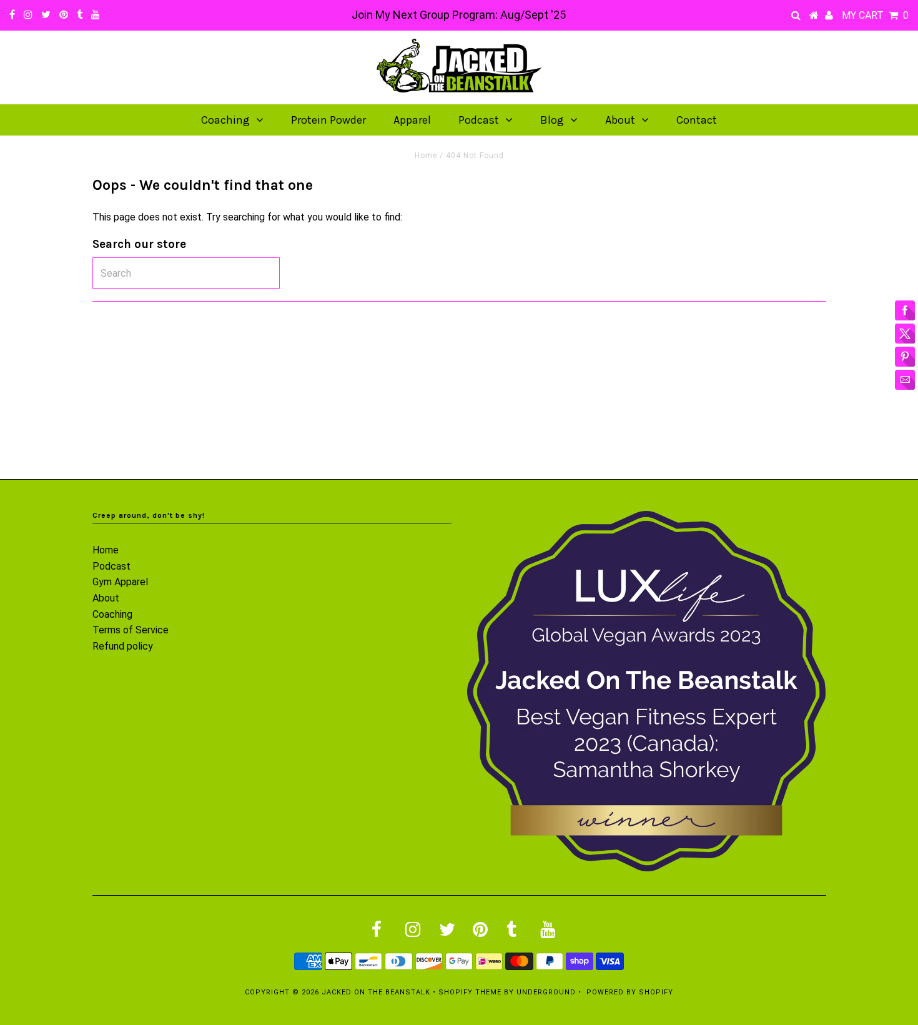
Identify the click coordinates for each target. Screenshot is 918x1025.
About (620, 120)
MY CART (875, 15)
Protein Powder (328, 120)
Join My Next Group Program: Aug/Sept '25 (459, 14)
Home (426, 155)
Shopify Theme (469, 992)
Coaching (225, 120)
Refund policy (122, 646)
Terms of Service (130, 630)
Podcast (478, 120)
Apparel (412, 120)
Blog (552, 120)
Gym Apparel (120, 582)
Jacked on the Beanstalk (376, 992)
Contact (696, 120)
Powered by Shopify (629, 992)
